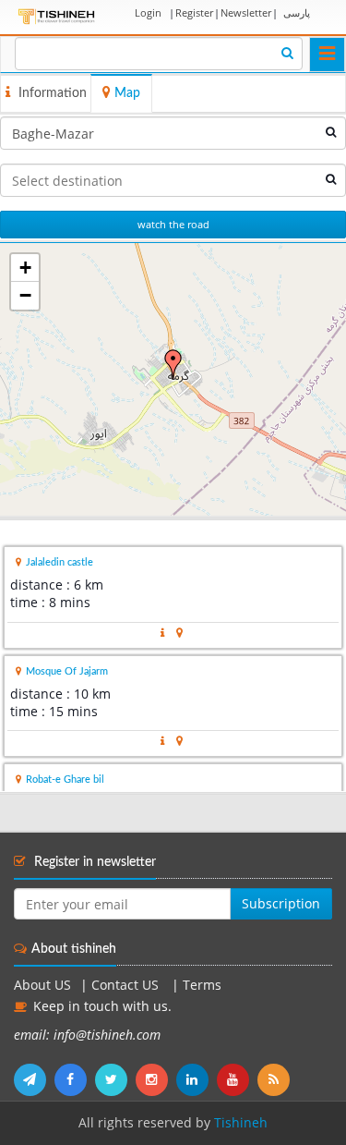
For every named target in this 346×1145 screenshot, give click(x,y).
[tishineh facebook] (74, 1079)
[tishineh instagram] (156, 1079)
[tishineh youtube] (237, 1079)
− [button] (25, 295)
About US (42, 985)
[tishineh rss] (275, 1079)
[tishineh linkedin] (196, 1079)
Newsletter (246, 12)
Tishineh (241, 1123)
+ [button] (25, 267)
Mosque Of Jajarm (67, 671)
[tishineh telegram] (34, 1079)
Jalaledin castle (59, 562)
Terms (202, 985)
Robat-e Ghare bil (65, 779)
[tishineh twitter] (115, 1079)
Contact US (126, 985)
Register (194, 12)
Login (148, 12)
